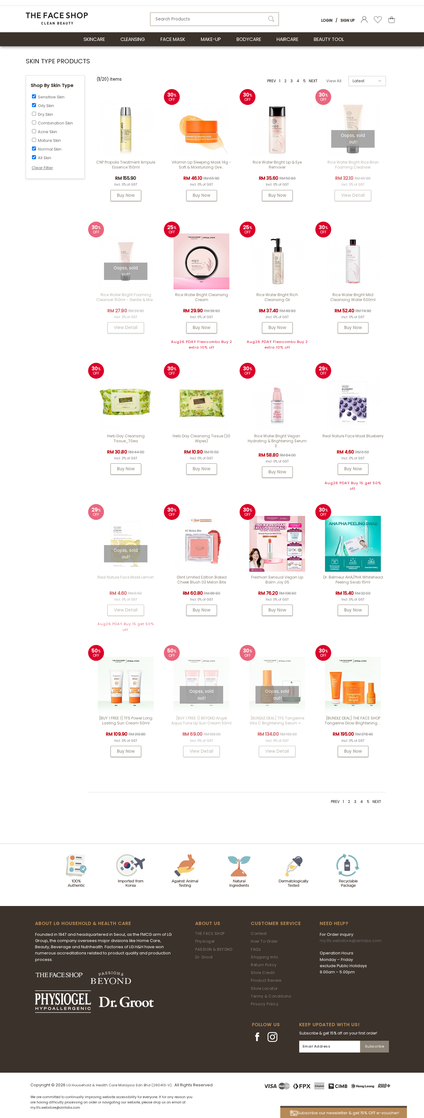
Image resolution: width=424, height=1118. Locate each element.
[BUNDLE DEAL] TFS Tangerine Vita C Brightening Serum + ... (277, 720)
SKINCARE (94, 39)
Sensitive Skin (51, 97)
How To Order (264, 941)
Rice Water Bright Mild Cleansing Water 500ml (353, 297)
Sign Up (348, 20)
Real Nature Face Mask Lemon (125, 577)
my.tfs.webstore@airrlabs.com (350, 940)
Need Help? (334, 923)
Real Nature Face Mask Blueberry (353, 436)
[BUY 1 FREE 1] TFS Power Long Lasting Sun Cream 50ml (125, 720)
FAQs (256, 949)
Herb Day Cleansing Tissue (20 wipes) (201, 438)
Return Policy (264, 964)
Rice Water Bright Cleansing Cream (201, 297)
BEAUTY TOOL (329, 39)
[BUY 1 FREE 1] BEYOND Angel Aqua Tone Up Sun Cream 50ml (201, 720)
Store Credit (263, 972)
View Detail (353, 195)
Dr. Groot (204, 957)
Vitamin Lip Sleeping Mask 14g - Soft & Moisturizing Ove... (201, 165)
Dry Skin (45, 114)
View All (333, 80)
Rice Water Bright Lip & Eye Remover (277, 165)
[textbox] (214, 19)
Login (326, 20)
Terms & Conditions (271, 996)
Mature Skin (49, 140)
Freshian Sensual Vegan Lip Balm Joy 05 (277, 580)
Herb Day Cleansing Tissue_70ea (126, 438)
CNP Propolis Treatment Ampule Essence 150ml (125, 165)
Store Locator (264, 988)
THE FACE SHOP (210, 933)
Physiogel (205, 941)
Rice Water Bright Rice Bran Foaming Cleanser (353, 165)
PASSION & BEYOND (213, 949)
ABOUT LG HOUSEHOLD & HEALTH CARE (83, 923)
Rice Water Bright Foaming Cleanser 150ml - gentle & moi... (126, 297)
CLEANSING (132, 39)
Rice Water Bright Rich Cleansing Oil (277, 297)
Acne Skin (47, 131)
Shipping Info (264, 957)
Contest (259, 933)
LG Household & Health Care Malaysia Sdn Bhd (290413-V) (119, 1085)
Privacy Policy (264, 1004)
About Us (207, 923)
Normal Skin (49, 149)
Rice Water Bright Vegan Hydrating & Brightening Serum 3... (277, 441)
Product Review (266, 980)
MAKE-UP (211, 39)
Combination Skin (55, 123)
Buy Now (126, 195)
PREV (271, 80)
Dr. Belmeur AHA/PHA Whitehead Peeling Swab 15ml (353, 580)
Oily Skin (46, 105)
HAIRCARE (287, 39)
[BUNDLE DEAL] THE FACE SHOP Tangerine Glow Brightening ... (353, 720)
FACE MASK (172, 39)
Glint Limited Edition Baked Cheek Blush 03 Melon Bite (202, 580)
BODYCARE (249, 39)
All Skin (44, 157)
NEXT (313, 80)
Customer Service (276, 923)
